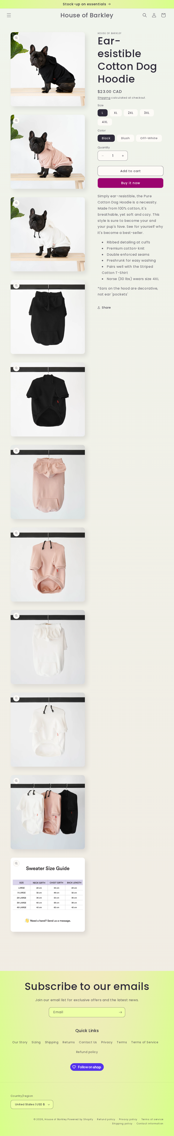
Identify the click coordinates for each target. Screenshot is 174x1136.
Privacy (107, 1042)
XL (116, 113)
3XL (147, 113)
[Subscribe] (120, 1012)
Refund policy (87, 1052)
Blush (127, 139)
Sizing (36, 1042)
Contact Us (88, 1042)
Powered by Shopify (80, 1119)
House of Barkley (56, 1119)
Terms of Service (145, 1042)
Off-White (151, 139)
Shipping (104, 97)
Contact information (149, 1123)
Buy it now (130, 183)
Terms (122, 1042)
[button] (9, 15)
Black (106, 138)
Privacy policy (128, 1119)
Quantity (104, 147)
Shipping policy (122, 1123)
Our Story (19, 1042)
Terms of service (152, 1119)
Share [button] (106, 307)
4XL (105, 122)
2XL (130, 113)
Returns (69, 1042)
